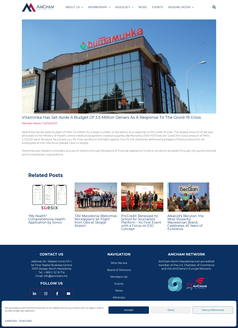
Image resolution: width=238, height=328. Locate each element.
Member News (31, 123)
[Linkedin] (34, 293)
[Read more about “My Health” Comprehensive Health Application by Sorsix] (49, 196)
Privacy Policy (25, 320)
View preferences (213, 309)
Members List (119, 276)
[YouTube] (68, 293)
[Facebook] (57, 293)
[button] (81, 7)
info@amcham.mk (56, 276)
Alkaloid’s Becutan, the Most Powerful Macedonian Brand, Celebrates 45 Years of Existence (185, 222)
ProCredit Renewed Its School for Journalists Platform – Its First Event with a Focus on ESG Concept (141, 222)
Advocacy (119, 297)
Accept (128, 309)
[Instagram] (46, 293)
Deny (171, 309)
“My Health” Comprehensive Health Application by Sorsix (46, 219)
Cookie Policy (11, 320)
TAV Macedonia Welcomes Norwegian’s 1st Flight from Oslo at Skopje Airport (96, 221)
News (119, 290)
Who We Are (119, 263)
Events (118, 283)
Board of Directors (119, 270)
